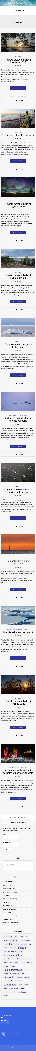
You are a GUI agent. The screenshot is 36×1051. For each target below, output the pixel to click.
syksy (20, 984)
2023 (22, 936)
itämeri (29, 959)
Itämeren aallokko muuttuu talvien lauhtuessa (18, 491)
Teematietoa (18, 132)
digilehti (8, 944)
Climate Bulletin (25, 940)
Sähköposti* (7, 842)
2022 (16, 936)
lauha (26, 970)
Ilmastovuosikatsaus (24, 629)
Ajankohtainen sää (11, 629)
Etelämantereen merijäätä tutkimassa (18, 345)
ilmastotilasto (8, 959)
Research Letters (8, 909)
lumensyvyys (14, 974)
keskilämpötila (14, 962)
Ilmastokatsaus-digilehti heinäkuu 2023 (18, 276)
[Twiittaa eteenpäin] (16, 100)
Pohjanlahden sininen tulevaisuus (18, 562)
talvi (22, 988)
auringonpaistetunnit (11, 940)
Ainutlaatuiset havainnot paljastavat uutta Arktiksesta (18, 771)
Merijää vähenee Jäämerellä (18, 632)
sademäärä (10, 984)
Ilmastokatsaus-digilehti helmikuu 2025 (18, 61)
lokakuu (6, 973)
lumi (23, 973)
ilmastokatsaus (13, 951)
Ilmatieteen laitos (20, 959)
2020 (5, 936)
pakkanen (6, 981)
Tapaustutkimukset (9, 916)
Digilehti (18, 56)
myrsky (26, 977)
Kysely (5, 902)
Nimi (4, 834)
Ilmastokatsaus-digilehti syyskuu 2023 (18, 205)
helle (30, 944)
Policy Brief (6, 905)
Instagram (6, 1018)
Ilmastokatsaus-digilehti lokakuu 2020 (18, 702)
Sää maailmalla (14, 767)
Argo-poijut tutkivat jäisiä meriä (18, 135)
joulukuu (6, 962)
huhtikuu (13, 947)
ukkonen (6, 995)
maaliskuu (19, 977)
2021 (10, 936)
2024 (27, 936)
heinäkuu (23, 944)
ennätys (16, 944)
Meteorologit (7, 1015)
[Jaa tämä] (14, 100)
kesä (23, 962)
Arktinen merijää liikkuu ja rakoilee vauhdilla (18, 419)
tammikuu (6, 992)
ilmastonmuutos (13, 955)
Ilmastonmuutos (14, 415)
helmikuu (6, 947)
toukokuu (13, 992)
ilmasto (22, 947)
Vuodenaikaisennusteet (10, 922)
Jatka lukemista (18, 88)
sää (6, 988)
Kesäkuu (29, 962)
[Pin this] (22, 100)
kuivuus (13, 966)
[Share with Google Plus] (19, 100)
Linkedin (5, 1020)
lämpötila (9, 977)
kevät (6, 966)
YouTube (6, 1022)
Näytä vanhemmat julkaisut (18, 817)
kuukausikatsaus (13, 970)
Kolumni (5, 895)
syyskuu (27, 984)
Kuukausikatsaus (8, 899)
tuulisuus (22, 992)
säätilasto (14, 988)
